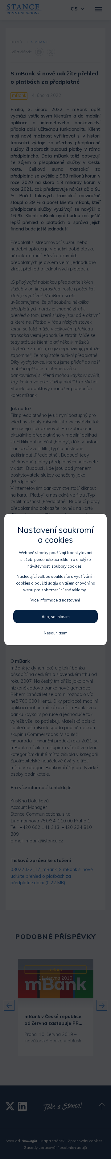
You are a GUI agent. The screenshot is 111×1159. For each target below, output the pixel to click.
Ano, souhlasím (56, 616)
